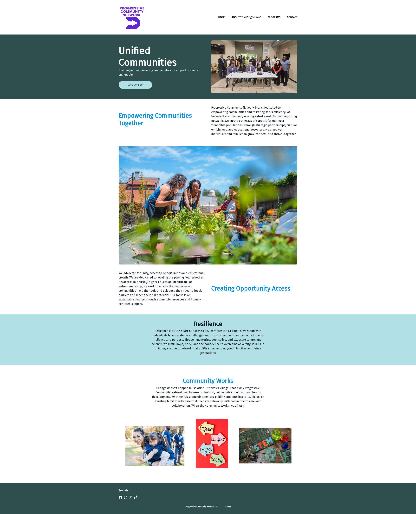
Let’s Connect (135, 84)
